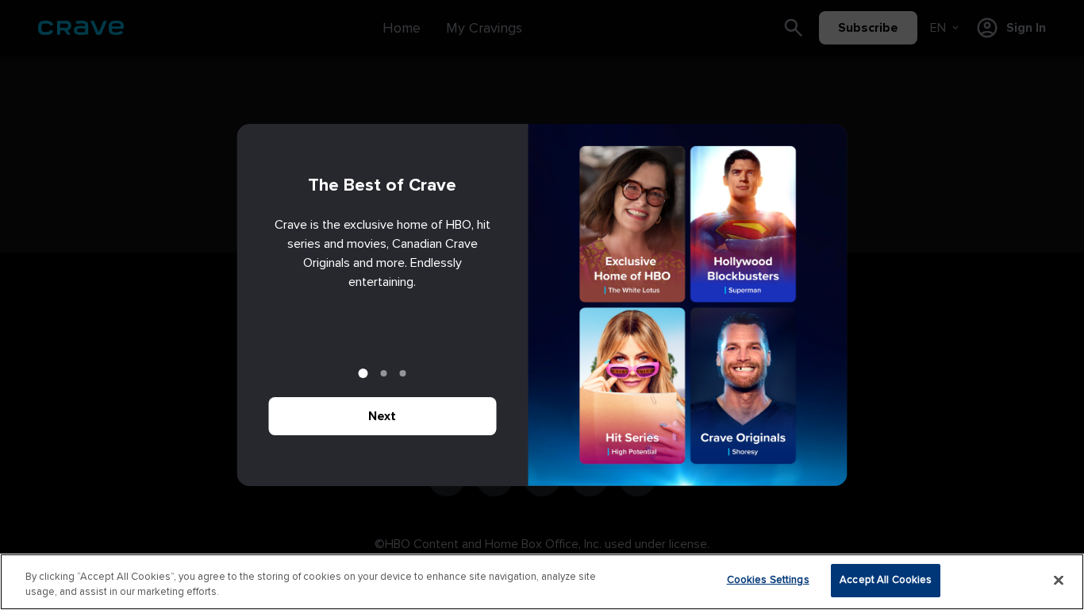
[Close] (1058, 579)
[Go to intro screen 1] (363, 373)
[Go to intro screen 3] (403, 373)
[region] (542, 582)
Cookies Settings (768, 579)
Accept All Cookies (886, 579)
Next (382, 416)
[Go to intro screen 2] (384, 373)
